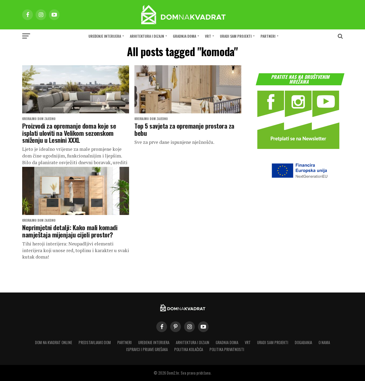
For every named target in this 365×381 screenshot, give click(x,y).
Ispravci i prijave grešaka (147, 349)
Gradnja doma (184, 36)
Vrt (208, 36)
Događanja (303, 342)
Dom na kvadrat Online (53, 342)
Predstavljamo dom (95, 342)
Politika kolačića (188, 349)
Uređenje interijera (104, 36)
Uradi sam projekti (236, 36)
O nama (324, 342)
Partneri (268, 36)
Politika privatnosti (226, 349)
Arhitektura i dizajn (147, 36)
